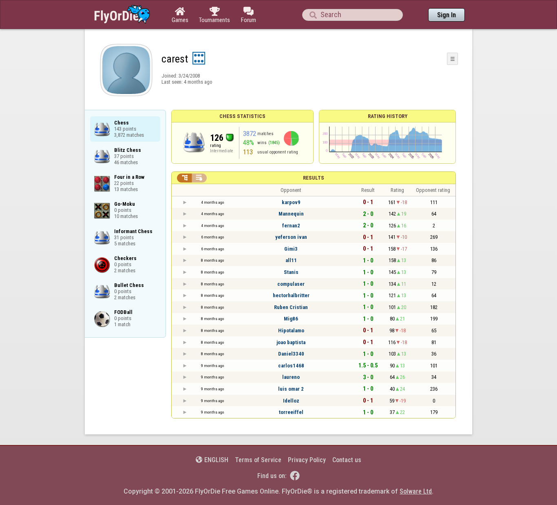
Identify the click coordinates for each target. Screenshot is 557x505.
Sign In (446, 15)
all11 (291, 260)
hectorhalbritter (291, 295)
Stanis (291, 272)
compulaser (291, 284)
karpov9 (291, 202)
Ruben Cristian (291, 307)
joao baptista (290, 342)
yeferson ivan (291, 237)
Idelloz (291, 401)
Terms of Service (258, 460)
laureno (291, 377)
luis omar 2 (291, 389)
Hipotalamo (291, 330)
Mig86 (291, 319)
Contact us (346, 460)
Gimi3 (291, 249)
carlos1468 (291, 366)
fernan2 (291, 225)
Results (313, 178)
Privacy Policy (307, 460)
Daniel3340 (291, 354)
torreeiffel (291, 412)
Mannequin (291, 214)
